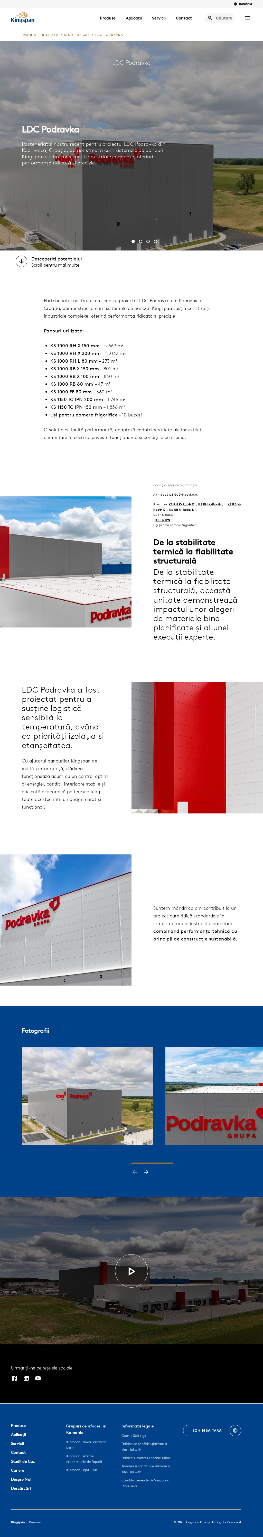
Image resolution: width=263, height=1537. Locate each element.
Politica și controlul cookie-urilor (145, 1458)
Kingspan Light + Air (81, 1470)
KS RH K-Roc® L (210, 504)
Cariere (17, 1470)
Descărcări (21, 1488)
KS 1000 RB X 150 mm (74, 369)
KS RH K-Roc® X (181, 504)
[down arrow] (21, 262)
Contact (184, 17)
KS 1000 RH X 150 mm (75, 346)
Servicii (159, 17)
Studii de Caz (23, 1461)
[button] (247, 18)
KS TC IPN (162, 520)
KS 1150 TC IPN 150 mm (76, 407)
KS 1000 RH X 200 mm (75, 353)
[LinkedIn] (26, 1379)
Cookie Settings (133, 1435)
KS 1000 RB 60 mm (71, 384)
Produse (108, 17)
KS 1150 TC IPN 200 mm (76, 399)
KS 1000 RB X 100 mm (74, 376)
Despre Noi (21, 1479)
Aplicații (134, 17)
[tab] (133, 241)
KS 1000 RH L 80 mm (74, 361)
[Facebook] (14, 1379)
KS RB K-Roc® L (181, 509)
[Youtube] (38, 1379)
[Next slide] (146, 1172)
